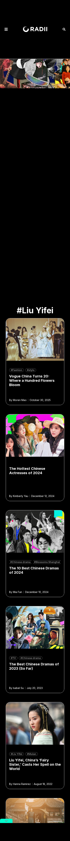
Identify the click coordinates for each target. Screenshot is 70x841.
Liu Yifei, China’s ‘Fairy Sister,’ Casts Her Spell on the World (35, 764)
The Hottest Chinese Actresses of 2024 (27, 470)
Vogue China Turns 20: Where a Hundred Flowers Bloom (32, 380)
